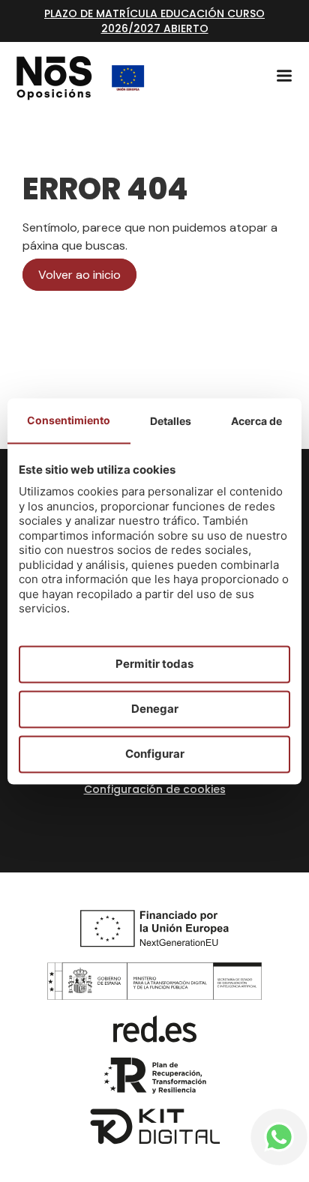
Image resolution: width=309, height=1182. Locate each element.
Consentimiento (68, 420)
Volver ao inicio (79, 275)
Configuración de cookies (155, 789)
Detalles (170, 420)
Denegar (154, 709)
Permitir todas (155, 664)
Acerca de (256, 420)
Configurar (154, 754)
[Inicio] (54, 77)
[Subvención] (128, 78)
